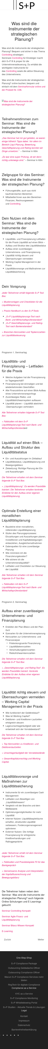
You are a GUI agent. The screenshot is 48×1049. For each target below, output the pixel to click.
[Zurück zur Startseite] (24, 5)
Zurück (7, 939)
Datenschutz (24, 1025)
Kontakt (24, 1016)
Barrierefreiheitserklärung (24, 1029)
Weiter (41, 939)
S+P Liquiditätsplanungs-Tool (20, 316)
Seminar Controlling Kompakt (16, 910)
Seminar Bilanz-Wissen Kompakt (18, 925)
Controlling (7, 54)
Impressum (24, 1020)
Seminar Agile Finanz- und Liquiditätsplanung (15, 918)
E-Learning (7, 931)
